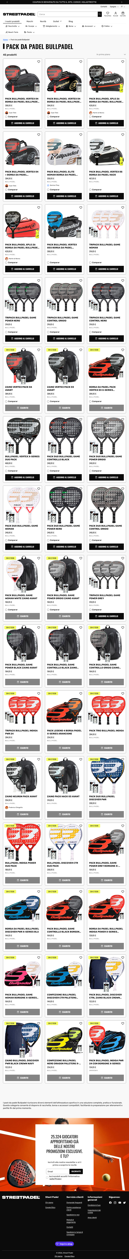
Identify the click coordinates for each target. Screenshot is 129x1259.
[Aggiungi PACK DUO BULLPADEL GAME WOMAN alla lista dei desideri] (39, 489)
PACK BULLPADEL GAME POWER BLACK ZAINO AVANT (21, 666)
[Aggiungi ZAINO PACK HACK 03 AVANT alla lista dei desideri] (81, 759)
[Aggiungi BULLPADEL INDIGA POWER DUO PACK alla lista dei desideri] (39, 826)
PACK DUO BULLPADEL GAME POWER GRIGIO (105, 458)
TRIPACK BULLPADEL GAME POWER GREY (104, 597)
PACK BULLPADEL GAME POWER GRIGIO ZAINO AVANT (63, 597)
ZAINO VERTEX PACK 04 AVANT (18, 388)
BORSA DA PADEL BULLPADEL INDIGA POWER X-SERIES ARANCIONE (106, 930)
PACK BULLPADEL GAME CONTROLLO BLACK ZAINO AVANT (62, 666)
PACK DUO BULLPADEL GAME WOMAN (21, 527)
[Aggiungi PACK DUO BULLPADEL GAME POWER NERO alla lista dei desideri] (81, 489)
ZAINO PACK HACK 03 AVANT (63, 796)
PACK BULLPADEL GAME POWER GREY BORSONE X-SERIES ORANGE (103, 865)
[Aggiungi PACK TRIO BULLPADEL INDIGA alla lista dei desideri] (123, 693)
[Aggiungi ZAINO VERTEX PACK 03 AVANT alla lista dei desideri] (81, 350)
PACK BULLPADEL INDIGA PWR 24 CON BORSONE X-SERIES (106, 1062)
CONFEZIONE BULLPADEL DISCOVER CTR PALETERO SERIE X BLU (61, 996)
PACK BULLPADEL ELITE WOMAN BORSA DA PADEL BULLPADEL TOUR (61, 173)
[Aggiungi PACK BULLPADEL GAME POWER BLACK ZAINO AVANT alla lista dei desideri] (39, 627)
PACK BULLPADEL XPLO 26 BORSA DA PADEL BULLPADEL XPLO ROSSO (22, 246)
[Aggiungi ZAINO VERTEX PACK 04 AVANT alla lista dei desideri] (39, 350)
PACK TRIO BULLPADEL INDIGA (106, 730)
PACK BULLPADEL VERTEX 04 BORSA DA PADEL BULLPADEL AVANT (22, 100)
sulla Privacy (55, 1179)
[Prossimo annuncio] (122, 2)
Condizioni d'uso (94, 1205)
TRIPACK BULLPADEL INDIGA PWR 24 (21, 732)
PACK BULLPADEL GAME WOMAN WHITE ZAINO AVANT (21, 597)
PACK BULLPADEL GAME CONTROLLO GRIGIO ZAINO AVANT (104, 666)
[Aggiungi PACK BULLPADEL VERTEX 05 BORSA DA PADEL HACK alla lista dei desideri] (123, 134)
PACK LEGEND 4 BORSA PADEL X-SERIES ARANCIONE (64, 732)
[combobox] (70, 14)
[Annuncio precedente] (7, 2)
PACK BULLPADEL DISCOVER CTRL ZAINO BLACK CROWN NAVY (105, 996)
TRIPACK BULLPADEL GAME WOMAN (104, 246)
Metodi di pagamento (71, 1221)
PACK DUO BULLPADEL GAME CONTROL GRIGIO (105, 527)
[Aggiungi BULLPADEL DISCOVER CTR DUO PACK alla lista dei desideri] (81, 826)
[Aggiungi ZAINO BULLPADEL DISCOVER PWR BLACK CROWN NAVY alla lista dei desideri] (39, 1023)
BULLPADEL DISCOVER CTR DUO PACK (62, 864)
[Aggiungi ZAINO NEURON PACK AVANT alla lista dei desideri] (39, 759)
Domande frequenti (74, 1202)
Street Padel (68, 1253)
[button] (22, 123)
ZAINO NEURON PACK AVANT (21, 796)
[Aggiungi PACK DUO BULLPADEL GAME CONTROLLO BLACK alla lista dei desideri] (81, 419)
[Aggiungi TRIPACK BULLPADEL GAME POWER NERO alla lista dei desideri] (39, 280)
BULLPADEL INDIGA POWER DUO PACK (20, 864)
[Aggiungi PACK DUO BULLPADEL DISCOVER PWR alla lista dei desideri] (123, 759)
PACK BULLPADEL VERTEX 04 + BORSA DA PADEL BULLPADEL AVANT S (21, 173)
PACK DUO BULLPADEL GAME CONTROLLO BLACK (63, 458)
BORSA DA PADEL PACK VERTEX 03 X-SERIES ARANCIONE (102, 389)
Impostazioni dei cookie (94, 1211)
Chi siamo (49, 1202)
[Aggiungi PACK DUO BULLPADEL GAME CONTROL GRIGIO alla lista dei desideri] (123, 489)
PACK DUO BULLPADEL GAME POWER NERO (63, 527)
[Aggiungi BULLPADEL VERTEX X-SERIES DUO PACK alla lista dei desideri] (39, 419)
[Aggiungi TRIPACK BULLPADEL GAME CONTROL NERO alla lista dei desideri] (123, 280)
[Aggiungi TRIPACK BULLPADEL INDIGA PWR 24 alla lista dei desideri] (39, 693)
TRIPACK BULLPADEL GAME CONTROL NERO (104, 319)
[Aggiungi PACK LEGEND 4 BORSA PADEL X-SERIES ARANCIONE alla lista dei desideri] (81, 693)
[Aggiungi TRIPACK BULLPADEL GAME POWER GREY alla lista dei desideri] (123, 558)
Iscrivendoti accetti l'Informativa (64, 1177)
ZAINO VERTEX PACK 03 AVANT (60, 388)
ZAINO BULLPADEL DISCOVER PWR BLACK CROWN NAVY (22, 1062)
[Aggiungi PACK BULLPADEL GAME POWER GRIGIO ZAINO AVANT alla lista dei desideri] (81, 558)
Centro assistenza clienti (74, 1208)
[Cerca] (100, 14)
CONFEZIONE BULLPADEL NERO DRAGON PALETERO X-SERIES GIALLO (63, 1062)
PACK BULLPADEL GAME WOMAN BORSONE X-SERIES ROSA (21, 996)
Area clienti (92, 1218)
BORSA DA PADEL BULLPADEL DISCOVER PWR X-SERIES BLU (22, 930)
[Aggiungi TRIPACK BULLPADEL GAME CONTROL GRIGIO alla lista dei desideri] (81, 280)
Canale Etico (50, 1207)
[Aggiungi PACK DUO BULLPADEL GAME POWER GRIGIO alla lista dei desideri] (123, 419)
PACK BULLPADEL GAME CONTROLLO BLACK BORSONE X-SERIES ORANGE (64, 930)
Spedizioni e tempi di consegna (75, 1233)
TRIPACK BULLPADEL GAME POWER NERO (20, 319)
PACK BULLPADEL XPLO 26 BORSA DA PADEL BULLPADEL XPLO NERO (106, 100)
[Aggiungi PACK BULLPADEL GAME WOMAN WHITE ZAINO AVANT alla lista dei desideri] (39, 558)
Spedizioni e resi (73, 1215)
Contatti (104, 7)
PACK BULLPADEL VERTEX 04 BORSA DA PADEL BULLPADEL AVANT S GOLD (64, 100)
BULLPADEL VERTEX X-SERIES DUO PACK (22, 458)
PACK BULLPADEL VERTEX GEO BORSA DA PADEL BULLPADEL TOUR (62, 246)
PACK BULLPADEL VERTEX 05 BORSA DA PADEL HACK (105, 173)
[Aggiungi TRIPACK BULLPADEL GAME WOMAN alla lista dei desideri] (123, 207)
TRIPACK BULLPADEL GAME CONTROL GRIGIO (62, 319)
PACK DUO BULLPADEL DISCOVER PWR (102, 798)
